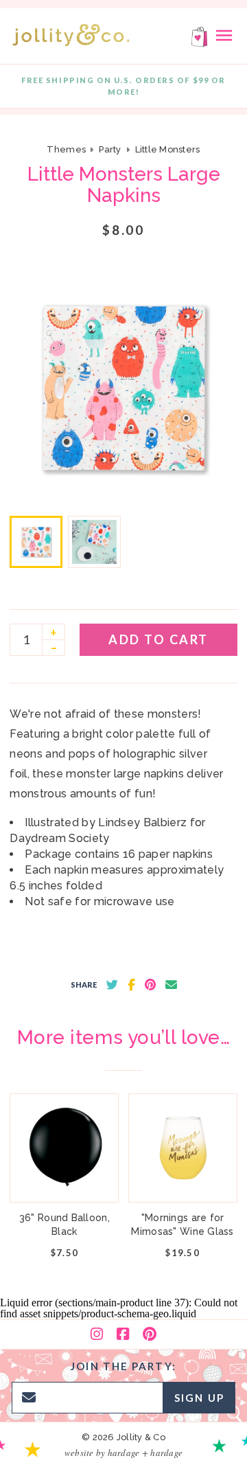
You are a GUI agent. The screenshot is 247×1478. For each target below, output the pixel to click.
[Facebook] (123, 1334)
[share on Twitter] (112, 985)
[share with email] (171, 985)
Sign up (199, 1397)
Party (110, 149)
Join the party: (123, 1366)
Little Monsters (167, 149)
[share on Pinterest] (150, 985)
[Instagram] (97, 1334)
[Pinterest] (149, 1334)
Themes (67, 149)
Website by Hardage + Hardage (123, 1452)
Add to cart (158, 639)
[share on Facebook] (131, 985)
